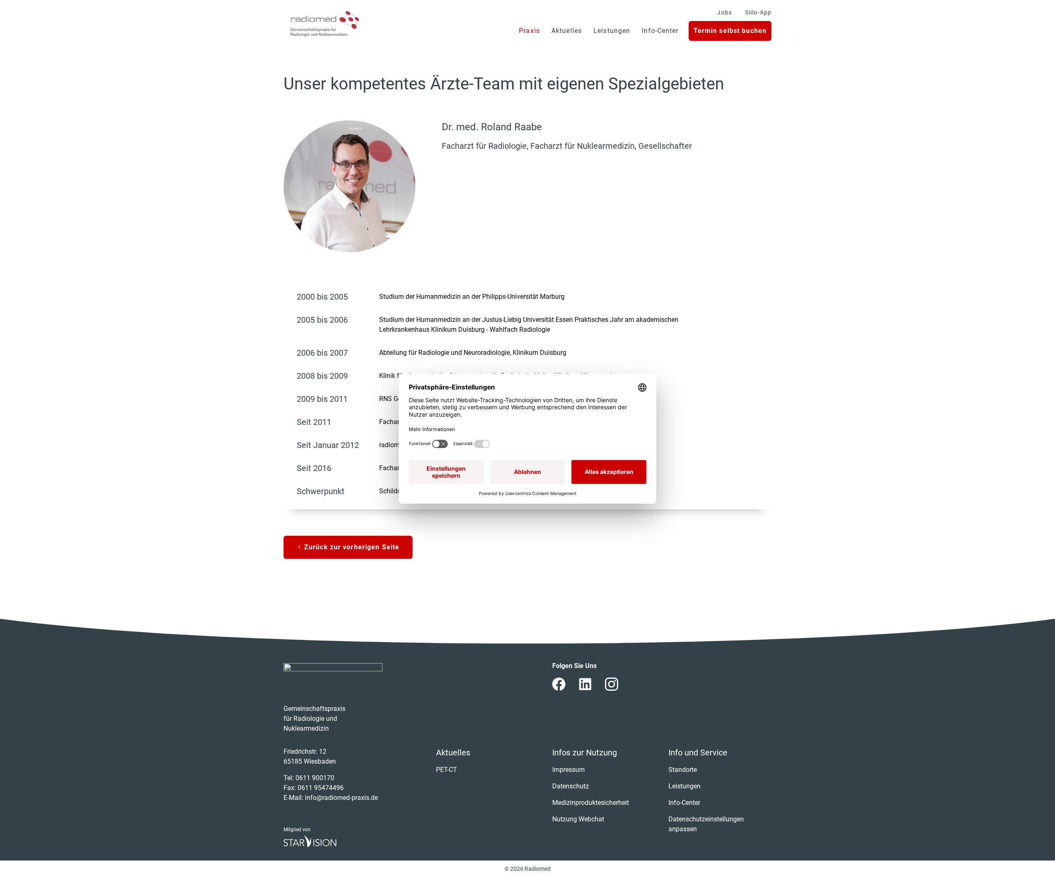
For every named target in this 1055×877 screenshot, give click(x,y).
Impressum (568, 770)
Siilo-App (758, 12)
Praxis (529, 31)
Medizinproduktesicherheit (590, 803)
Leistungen (611, 31)
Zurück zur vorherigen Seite (350, 547)
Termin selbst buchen (730, 31)
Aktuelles (566, 31)
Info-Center (660, 31)
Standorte (682, 770)
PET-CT (446, 770)
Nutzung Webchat (578, 819)
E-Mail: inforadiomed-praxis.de (331, 798)
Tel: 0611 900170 (309, 778)
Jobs (724, 12)
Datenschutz (570, 786)
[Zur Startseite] (325, 24)
